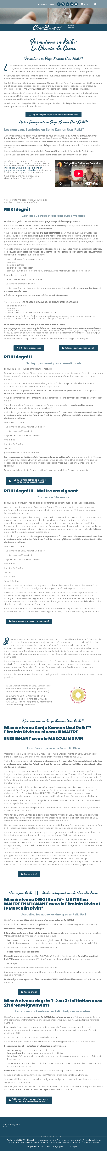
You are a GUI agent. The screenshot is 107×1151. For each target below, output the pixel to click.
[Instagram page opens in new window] (63, 4)
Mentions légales (11, 1124)
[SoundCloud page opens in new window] (72, 4)
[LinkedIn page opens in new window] (67, 4)
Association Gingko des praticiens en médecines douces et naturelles (23, 168)
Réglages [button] (58, 1146)
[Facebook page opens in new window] (59, 4)
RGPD (5, 1126)
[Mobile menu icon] (101, 4)
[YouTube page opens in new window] (76, 4)
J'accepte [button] (72, 1146)
